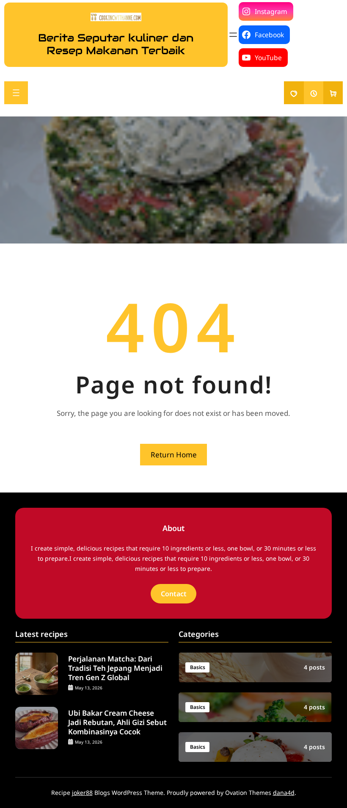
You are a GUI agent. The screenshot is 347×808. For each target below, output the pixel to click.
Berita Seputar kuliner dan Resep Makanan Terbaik (115, 44)
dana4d (284, 793)
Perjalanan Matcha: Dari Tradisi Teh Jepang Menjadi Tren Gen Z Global (115, 668)
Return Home (174, 454)
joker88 (82, 793)
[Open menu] (233, 34)
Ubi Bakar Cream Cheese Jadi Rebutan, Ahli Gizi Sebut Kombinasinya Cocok (117, 722)
